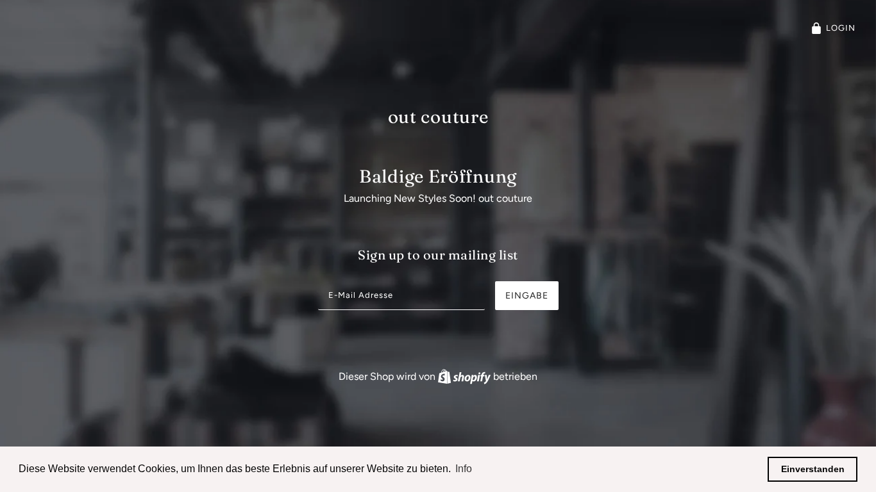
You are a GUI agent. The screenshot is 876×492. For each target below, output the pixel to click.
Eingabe (526, 295)
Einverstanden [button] (813, 469)
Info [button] (463, 468)
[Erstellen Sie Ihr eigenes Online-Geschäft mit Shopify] (465, 376)
